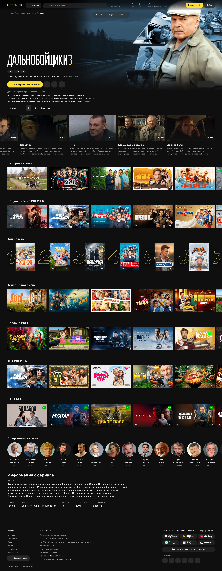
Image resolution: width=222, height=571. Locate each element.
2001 (10, 76)
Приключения (42, 76)
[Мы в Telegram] (165, 560)
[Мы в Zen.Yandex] (184, 560)
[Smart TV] (206, 542)
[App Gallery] (206, 536)
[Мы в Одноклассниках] (178, 560)
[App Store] (170, 536)
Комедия (28, 76)
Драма (18, 76)
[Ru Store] (188, 542)
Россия (56, 76)
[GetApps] (170, 542)
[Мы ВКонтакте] (171, 560)
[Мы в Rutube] (191, 560)
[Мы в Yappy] (197, 560)
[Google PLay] (188, 536)
